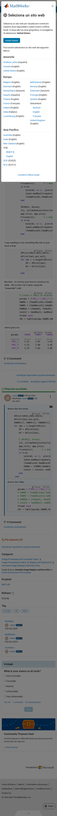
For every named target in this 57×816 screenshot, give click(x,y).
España (6, 95)
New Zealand (9, 143)
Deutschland (9, 90)
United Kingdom (37, 120)
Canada (7, 66)
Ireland (6, 107)
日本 (5, 160)
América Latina (10, 62)
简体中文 (10, 152)
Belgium (7, 82)
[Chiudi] (52, 6)
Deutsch (37, 107)
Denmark (7, 86)
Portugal (34, 95)
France (6, 103)
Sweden (34, 99)
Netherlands (36, 82)
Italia (5, 112)
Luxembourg (9, 116)
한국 (5, 165)
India (5, 139)
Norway (34, 86)
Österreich (35, 90)
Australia (7, 135)
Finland (6, 99)
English (36, 112)
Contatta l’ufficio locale (28, 175)
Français (37, 116)
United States (9, 71)
